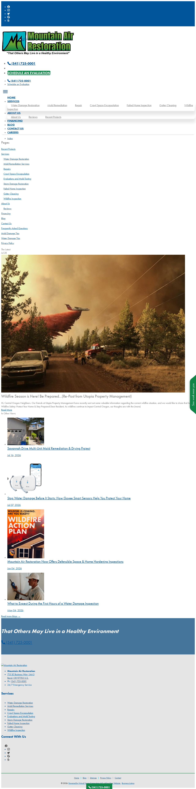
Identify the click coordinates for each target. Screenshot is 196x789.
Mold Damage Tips (10, 233)
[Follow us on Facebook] (8, 6)
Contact (118, 777)
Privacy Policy (7, 243)
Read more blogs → (10, 616)
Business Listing (128, 783)
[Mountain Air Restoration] (38, 56)
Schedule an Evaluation (29, 73)
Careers (13, 132)
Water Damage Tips (10, 238)
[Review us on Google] (8, 17)
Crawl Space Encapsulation (104, 105)
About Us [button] (14, 113)
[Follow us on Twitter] (8, 13)
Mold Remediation (57, 105)
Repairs (7, 169)
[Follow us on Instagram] (8, 10)
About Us (16, 117)
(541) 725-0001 (20, 81)
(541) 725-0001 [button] (18, 642)
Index (10, 138)
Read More (6, 409)
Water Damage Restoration (25, 105)
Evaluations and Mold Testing (17, 178)
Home (11, 97)
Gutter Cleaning (167, 105)
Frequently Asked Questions (14, 228)
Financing (15, 120)
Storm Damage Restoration (16, 183)
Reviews (33, 117)
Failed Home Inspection (139, 105)
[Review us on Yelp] (8, 20)
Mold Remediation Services (16, 163)
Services (5, 154)
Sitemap (93, 777)
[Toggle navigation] (5, 91)
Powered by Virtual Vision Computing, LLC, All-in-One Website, (94, 783)
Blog (11, 124)
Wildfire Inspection (12, 198)
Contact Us (15, 128)
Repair (78, 105)
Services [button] (13, 101)
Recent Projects (53, 117)
